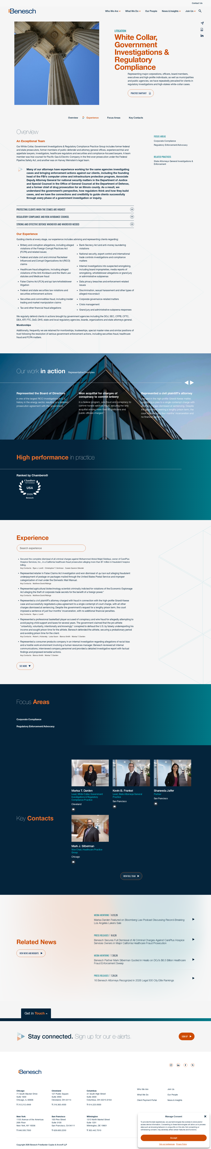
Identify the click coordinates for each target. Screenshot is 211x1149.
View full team (129, 876)
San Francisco (58, 1116)
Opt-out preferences (167, 1144)
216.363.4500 (59, 1104)
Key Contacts (136, 117)
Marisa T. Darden (78, 636)
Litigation (120, 30)
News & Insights (170, 11)
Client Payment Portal (147, 1100)
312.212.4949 (24, 1104)
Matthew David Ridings (42, 583)
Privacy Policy (181, 1144)
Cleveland (56, 1091)
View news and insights (29, 953)
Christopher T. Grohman (54, 568)
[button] (205, 1116)
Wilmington (92, 1116)
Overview (73, 117)
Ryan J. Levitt (38, 568)
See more (23, 665)
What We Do (131, 11)
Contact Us (197, 3)
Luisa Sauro (53, 636)
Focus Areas (113, 117)
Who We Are (111, 11)
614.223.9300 (94, 1104)
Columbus (92, 1091)
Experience (93, 117)
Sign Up (185, 1036)
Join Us (189, 11)
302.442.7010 (94, 1130)
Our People (151, 11)
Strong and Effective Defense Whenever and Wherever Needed (48, 224)
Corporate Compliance (165, 141)
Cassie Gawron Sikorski (74, 568)
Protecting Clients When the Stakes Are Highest (41, 209)
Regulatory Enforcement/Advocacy (171, 145)
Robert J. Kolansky (40, 636)
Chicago (21, 1091)
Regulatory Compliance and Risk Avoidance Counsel (43, 217)
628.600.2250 (59, 1130)
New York (21, 1116)
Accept (173, 1137)
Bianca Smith (65, 636)
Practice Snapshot (139, 93)
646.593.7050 (24, 1130)
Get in (35, 1013)
